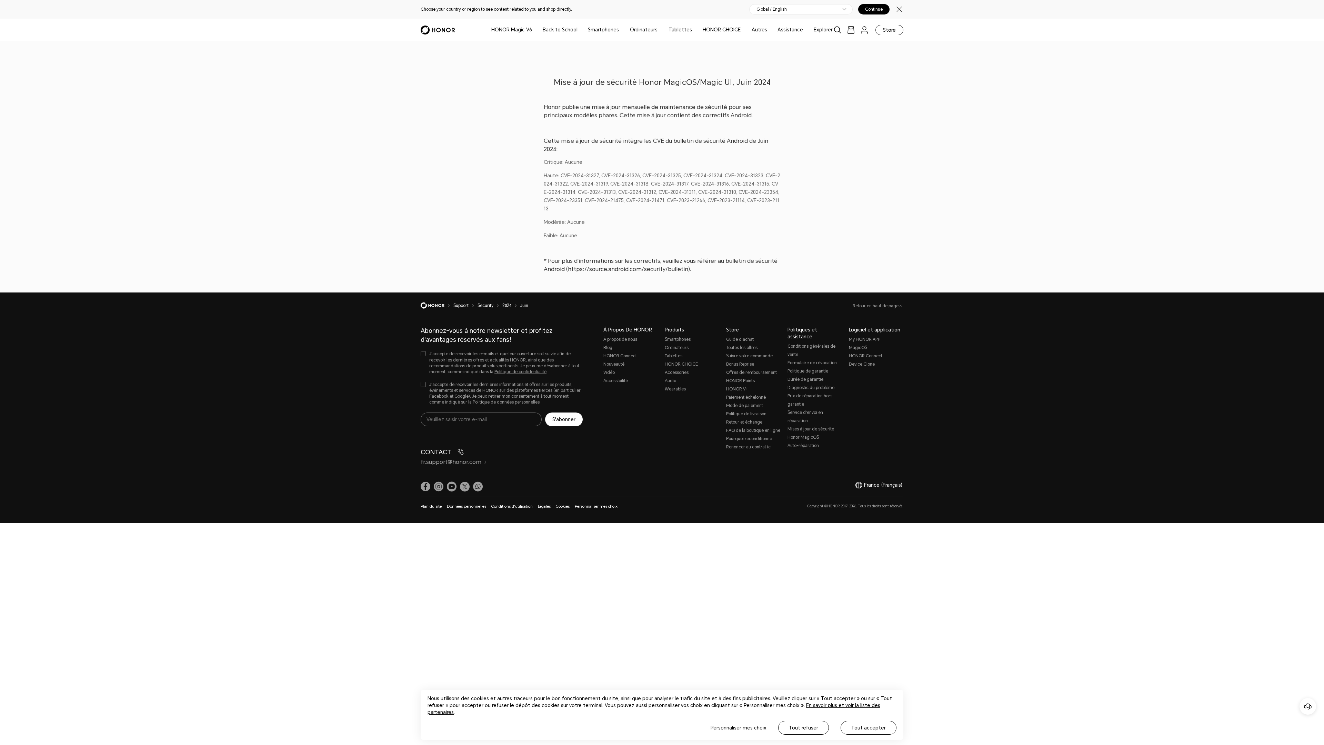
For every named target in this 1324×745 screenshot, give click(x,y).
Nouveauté (613, 364)
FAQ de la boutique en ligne (753, 430)
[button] (478, 486)
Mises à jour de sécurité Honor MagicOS (811, 433)
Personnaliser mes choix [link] (596, 506)
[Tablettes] (695, 30)
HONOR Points (740, 380)
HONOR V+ (737, 389)
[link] (851, 30)
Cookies (563, 506)
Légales (544, 506)
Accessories (677, 372)
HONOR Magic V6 (511, 29)
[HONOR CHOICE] (743, 30)
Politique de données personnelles (506, 402)
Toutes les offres (742, 347)
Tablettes (680, 29)
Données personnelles (466, 506)
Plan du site (431, 506)
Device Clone (862, 364)
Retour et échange (744, 422)
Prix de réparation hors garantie (810, 400)
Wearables (675, 389)
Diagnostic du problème (811, 387)
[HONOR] (437, 305)
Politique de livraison (746, 413)
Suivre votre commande (749, 356)
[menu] (864, 30)
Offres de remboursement (751, 372)
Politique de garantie (808, 371)
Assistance (790, 29)
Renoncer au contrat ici (749, 447)
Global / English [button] (771, 9)
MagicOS (858, 347)
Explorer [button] (823, 29)
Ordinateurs (644, 29)
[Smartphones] (621, 30)
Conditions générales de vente (811, 350)
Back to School (560, 29)
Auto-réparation (803, 445)
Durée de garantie (805, 379)
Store (889, 30)
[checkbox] (502, 363)
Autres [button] (759, 29)
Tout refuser (803, 728)
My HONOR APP (864, 339)
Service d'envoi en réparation (805, 416)
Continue (874, 9)
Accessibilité (615, 380)
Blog (607, 347)
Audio (670, 380)
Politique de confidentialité (520, 371)
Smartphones (603, 29)
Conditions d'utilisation (512, 506)
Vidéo (609, 372)
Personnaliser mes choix (738, 728)
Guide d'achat (740, 339)
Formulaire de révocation (812, 362)
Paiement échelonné (746, 397)
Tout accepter (868, 728)
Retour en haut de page (876, 306)
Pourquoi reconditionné (749, 438)
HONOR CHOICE (722, 29)
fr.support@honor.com (451, 462)
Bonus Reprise (740, 364)
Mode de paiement (744, 405)
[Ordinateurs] (660, 30)
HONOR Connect (620, 356)
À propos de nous (620, 339)
